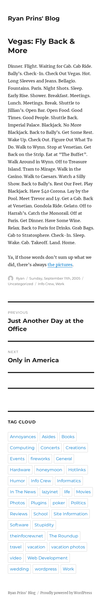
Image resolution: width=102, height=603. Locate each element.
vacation (36, 546)
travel (15, 546)
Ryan (20, 278)
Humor (17, 480)
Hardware (20, 469)
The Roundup (63, 535)
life (67, 491)
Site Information (71, 513)
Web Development (47, 557)
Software (19, 524)
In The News (23, 491)
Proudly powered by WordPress (66, 593)
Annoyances (23, 436)
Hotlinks (77, 469)
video (15, 557)
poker (59, 502)
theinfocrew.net (26, 535)
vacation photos (68, 546)
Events (17, 458)
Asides (48, 436)
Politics (78, 502)
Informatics (69, 480)
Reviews (18, 513)
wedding (19, 569)
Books (68, 436)
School (40, 513)
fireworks (40, 458)
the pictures (60, 264)
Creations (76, 447)
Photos (17, 502)
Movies (83, 491)
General (64, 458)
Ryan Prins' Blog (34, 18)
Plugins (39, 502)
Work (59, 284)
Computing (22, 447)
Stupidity (44, 524)
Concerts (50, 447)
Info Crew (46, 284)
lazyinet (50, 491)
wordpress (46, 569)
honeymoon (49, 469)
